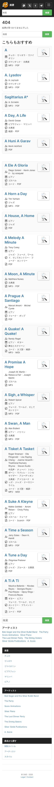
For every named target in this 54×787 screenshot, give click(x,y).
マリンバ (8, 676)
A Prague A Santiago (14, 298)
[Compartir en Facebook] (35, 5)
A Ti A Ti (12, 581)
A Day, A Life (15, 115)
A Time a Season (19, 530)
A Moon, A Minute (20, 274)
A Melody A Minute (14, 240)
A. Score (32, 641)
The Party (43, 632)
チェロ (7, 656)
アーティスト (10, 690)
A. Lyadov (13, 75)
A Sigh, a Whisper (20, 395)
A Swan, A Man (17, 423)
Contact (30, 777)
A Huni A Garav (18, 141)
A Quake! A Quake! (14, 331)
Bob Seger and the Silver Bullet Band (19, 632)
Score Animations (10, 635)
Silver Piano (25, 635)
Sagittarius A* (16, 97)
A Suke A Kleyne (19, 501)
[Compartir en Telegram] (41, 5)
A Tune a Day (16, 555)
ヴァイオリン (10, 666)
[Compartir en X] (29, 5)
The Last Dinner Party (12, 638)
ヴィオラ (8, 661)
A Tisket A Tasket (19, 449)
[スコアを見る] (43, 52)
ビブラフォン (10, 671)
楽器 (6, 650)
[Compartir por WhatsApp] (23, 5)
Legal (23, 777)
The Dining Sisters (33, 638)
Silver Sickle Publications (14, 641)
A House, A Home (20, 216)
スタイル (8, 756)
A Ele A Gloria (16, 165)
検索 (47, 12)
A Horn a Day (16, 194)
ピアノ (7, 682)
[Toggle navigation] (49, 4)
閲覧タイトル (10, 746)
